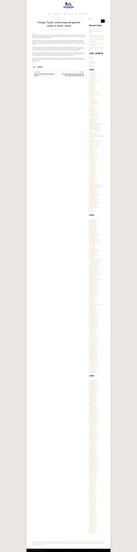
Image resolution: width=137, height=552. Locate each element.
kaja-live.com (92, 105)
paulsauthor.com (92, 293)
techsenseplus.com (93, 338)
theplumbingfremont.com (94, 202)
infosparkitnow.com (93, 392)
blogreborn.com (92, 97)
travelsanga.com (92, 193)
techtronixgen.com (93, 318)
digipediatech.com (93, 310)
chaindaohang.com (93, 133)
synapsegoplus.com (93, 466)
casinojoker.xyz (92, 176)
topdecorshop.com (93, 189)
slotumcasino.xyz (93, 171)
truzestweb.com (92, 522)
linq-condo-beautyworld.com (95, 129)
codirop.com (91, 85)
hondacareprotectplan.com (95, 261)
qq (89, 59)
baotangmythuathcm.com (94, 267)
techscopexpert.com (93, 322)
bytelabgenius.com (93, 326)
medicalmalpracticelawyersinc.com (96, 186)
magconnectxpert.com (94, 434)
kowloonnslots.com (93, 116)
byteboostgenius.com (93, 465)
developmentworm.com (94, 199)
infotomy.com (92, 302)
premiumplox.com (93, 157)
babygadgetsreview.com (94, 125)
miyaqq (101, 543)
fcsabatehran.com (93, 284)
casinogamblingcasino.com (95, 263)
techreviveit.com (92, 332)
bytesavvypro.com (93, 342)
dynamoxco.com (92, 499)
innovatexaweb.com (93, 389)
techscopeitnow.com (93, 366)
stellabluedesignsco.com (94, 292)
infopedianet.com (92, 468)
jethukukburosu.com (93, 269)
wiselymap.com (92, 100)
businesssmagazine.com (94, 93)
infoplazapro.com (92, 330)
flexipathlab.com (92, 508)
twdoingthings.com (93, 290)
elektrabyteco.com (93, 432)
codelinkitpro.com (93, 383)
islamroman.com (92, 111)
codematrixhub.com (93, 336)
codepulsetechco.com (94, 411)
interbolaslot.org (92, 223)
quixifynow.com (92, 482)
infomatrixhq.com (93, 420)
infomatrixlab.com (93, 459)
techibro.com (92, 117)
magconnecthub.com (93, 463)
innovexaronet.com (93, 417)
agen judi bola (70, 541)
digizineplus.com (92, 474)
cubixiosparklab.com (93, 422)
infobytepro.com (92, 402)
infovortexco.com (93, 440)
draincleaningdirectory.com (95, 266)
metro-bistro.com (92, 149)
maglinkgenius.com (93, 426)
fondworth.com (92, 236)
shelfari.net (91, 168)
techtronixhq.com (93, 380)
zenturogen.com (92, 500)
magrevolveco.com (93, 359)
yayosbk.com (92, 159)
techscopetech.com (93, 446)
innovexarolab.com (93, 349)
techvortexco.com (93, 394)
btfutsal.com (91, 83)
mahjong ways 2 (35, 543)
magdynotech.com (93, 471)
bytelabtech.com (92, 388)
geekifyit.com (92, 256)
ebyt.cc (90, 131)
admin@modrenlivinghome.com (56, 29)
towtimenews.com (93, 264)
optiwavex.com (92, 517)
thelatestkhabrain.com (94, 239)
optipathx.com (92, 485)
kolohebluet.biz (92, 163)
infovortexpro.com (93, 362)
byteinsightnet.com (93, 409)
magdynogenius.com (93, 315)
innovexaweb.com (93, 502)
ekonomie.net (92, 196)
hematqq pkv (101, 541)
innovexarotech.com (93, 361)
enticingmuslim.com (93, 278)
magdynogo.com (92, 372)
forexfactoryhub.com (93, 103)
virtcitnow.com (92, 99)
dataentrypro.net (92, 226)
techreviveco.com (93, 451)
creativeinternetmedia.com (95, 94)
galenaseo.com (92, 182)
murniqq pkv (96, 541)
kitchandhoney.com (93, 148)
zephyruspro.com (93, 483)
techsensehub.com (93, 386)
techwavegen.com (93, 341)
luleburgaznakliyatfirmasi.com (95, 273)
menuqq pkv (34, 541)
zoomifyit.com (92, 532)
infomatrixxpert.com (93, 416)
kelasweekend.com (93, 206)
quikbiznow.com (92, 526)
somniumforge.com (93, 270)
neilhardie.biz (92, 160)
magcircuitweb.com (93, 321)
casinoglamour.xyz (93, 173)
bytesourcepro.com (93, 456)
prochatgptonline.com (93, 102)
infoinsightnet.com (93, 406)
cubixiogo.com (92, 512)
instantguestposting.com (94, 194)
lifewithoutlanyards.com (94, 145)
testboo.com (91, 154)
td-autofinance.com (93, 113)
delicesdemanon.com (93, 153)
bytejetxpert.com (92, 369)
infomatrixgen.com (93, 347)
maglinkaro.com (92, 452)
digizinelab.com (92, 442)
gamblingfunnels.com (93, 80)
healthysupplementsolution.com (96, 304)
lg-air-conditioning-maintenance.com (97, 136)
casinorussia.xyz (92, 169)
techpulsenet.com (93, 437)
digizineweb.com (92, 412)
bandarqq (91, 58)
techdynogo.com (92, 307)
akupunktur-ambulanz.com (94, 126)
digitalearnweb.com (93, 221)
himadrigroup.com (93, 109)
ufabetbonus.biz (92, 205)
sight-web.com (92, 108)
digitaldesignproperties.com (95, 241)
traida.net (91, 146)
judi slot (90, 56)
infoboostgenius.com (93, 339)
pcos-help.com (92, 82)
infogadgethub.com (93, 382)
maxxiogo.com (92, 494)
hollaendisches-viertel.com (95, 142)
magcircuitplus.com (93, 364)
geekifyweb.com (92, 396)
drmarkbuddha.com (93, 134)
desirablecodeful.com (93, 295)
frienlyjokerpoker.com (93, 114)
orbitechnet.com (92, 515)
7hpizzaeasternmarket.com (95, 140)
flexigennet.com (92, 296)
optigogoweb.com (93, 529)
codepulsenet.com (93, 469)
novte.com (91, 139)
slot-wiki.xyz (91, 179)
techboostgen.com (93, 385)
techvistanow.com (93, 419)
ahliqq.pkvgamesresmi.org (40, 544)
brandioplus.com (92, 503)
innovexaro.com (92, 475)
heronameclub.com (93, 298)
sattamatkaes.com (93, 258)
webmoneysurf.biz (93, 162)
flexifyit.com (91, 492)
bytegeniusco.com (93, 335)
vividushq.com (92, 509)
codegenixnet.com (93, 353)
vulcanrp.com (92, 120)
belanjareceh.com (93, 230)
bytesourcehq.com (93, 408)
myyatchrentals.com (93, 253)
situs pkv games (40, 541)
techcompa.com (92, 106)
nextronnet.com (92, 497)
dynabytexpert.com (93, 491)
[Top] (68, 550)
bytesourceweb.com (93, 355)
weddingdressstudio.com (94, 156)
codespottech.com (93, 306)
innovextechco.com (93, 425)
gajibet (33, 544)
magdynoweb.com (93, 448)
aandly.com (91, 209)
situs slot (75, 541)
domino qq (92, 543)
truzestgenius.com (93, 436)
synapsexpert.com (93, 523)
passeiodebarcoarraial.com (95, 235)
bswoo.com (91, 211)
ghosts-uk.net (92, 86)
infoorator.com (92, 137)
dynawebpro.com (92, 505)
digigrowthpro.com (93, 74)
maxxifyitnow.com (93, 480)
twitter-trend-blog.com (94, 122)
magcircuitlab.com (93, 428)
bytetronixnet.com (93, 367)
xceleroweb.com (92, 528)
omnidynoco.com (92, 519)
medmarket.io (92, 299)
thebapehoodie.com (93, 275)
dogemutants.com (93, 286)
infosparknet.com (93, 479)
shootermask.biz (92, 165)
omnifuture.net (92, 79)
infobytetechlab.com (93, 350)
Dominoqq (59, 19)
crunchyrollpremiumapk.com (95, 259)
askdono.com (92, 88)
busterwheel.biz (92, 166)
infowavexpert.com (93, 333)
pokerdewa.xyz (92, 177)
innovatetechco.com (93, 327)
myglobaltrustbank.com (94, 183)
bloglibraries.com (92, 272)
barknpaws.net (92, 246)
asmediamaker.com (93, 249)
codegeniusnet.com (93, 405)
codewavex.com (92, 429)
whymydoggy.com (93, 219)
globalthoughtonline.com (94, 250)
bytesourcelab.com (93, 477)
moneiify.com (92, 252)
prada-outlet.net (92, 73)
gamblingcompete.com (94, 91)
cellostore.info (92, 247)
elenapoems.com (92, 281)
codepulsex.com (92, 445)
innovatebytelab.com (93, 400)
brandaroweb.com (93, 531)
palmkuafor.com (92, 224)
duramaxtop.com (92, 287)
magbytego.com (92, 403)
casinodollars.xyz (92, 174)
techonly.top (91, 90)
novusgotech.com (93, 495)
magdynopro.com (92, 329)
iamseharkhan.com (93, 238)
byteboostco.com (93, 431)
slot (55, 541)
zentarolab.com (92, 525)
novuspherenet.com (93, 514)
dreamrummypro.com (93, 227)
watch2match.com (93, 180)
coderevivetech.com (93, 358)
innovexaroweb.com (93, 449)
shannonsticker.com (93, 232)
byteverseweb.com (93, 462)
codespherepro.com (93, 352)
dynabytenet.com (92, 454)
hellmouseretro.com (93, 282)
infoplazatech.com (93, 397)
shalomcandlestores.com (94, 255)
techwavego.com (92, 443)
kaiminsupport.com (93, 229)
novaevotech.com (93, 423)
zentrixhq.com (92, 488)
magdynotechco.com (93, 391)
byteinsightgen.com (93, 344)
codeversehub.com (93, 460)
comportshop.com (93, 188)
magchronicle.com (93, 309)
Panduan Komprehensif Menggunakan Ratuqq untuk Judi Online (96, 31)
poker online (65, 541)
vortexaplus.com (92, 511)
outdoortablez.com (93, 301)
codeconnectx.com (93, 414)
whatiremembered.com (94, 128)
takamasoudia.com (93, 289)
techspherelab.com (93, 457)
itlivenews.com (92, 200)
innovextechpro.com (93, 319)
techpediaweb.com (93, 324)
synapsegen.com (92, 506)
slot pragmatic (92, 63)
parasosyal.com (92, 276)
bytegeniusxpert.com (93, 399)
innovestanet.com (93, 489)
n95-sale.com (92, 96)
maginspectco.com (93, 370)
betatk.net (91, 208)
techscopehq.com (93, 472)
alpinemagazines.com (93, 119)
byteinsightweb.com (93, 313)
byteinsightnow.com (93, 356)
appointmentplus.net (93, 197)
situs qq (52, 541)
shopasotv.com (92, 191)
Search (90, 18)
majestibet (97, 543)
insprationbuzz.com (93, 233)
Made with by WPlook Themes (100, 550)
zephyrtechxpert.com (93, 439)
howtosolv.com (92, 151)
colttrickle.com (92, 76)
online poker (91, 61)
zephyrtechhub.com (93, 520)
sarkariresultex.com (93, 243)
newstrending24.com (93, 203)
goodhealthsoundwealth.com (95, 279)
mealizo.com (92, 244)
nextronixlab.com (92, 486)
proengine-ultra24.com (94, 143)
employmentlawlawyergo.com (95, 185)
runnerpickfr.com (92, 77)
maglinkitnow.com (93, 312)
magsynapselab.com (93, 316)
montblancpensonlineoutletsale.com (97, 123)
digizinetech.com (92, 346)
